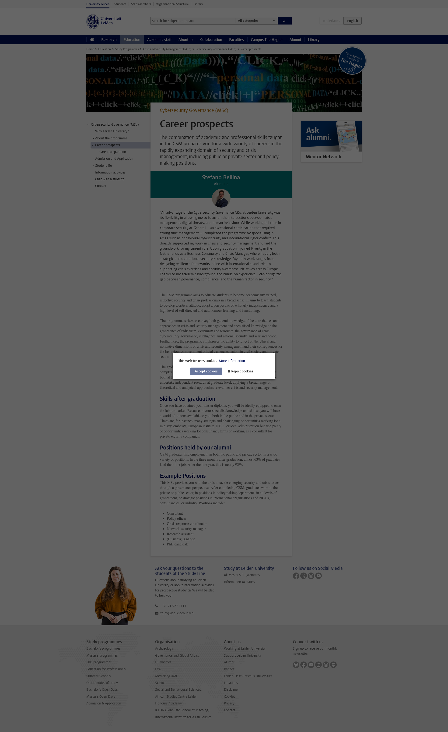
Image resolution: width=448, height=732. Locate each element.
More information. (232, 360)
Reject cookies (242, 371)
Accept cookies (206, 371)
